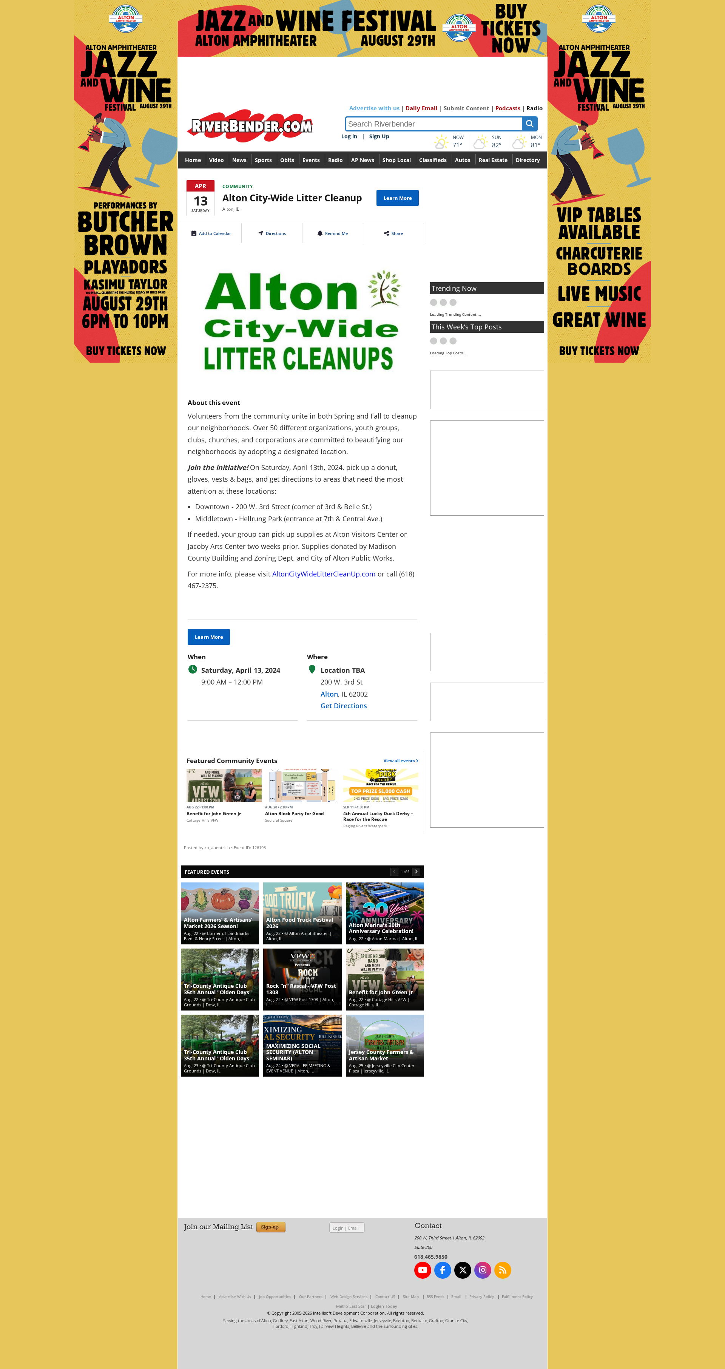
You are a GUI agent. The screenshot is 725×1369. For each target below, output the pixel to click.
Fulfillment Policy (517, 1296)
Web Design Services (348, 1296)
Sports (263, 160)
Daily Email (422, 108)
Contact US (385, 1296)
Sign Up (379, 136)
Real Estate (493, 160)
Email (353, 1228)
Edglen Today (384, 1306)
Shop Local (397, 160)
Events (311, 160)
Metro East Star (351, 1306)
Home (193, 160)
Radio (534, 108)
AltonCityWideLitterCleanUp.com (324, 573)
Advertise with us (374, 108)
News (239, 160)
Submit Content (466, 108)
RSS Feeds (435, 1296)
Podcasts (507, 108)
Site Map (411, 1296)
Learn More (398, 198)
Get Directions (344, 705)
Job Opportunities (275, 1296)
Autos (462, 160)
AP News (362, 160)
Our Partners (310, 1296)
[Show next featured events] (416, 872)
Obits (287, 160)
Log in (349, 136)
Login (338, 1228)
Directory (528, 160)
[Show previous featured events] (394, 872)
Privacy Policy (481, 1296)
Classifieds (433, 160)
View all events (400, 760)
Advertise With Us (235, 1296)
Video (216, 160)
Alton (329, 693)
